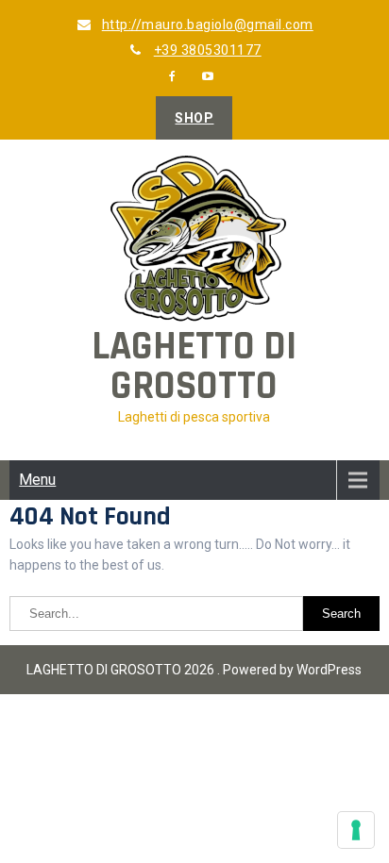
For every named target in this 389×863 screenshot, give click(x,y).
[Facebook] (173, 76)
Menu (37, 480)
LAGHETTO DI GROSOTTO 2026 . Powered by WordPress (194, 669)
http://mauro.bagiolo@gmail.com (207, 24)
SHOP (194, 117)
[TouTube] (208, 76)
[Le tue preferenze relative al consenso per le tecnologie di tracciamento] (356, 830)
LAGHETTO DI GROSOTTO (194, 367)
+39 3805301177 (208, 50)
